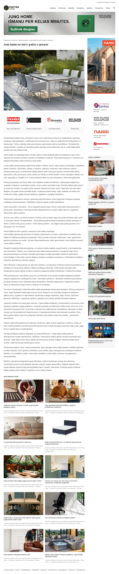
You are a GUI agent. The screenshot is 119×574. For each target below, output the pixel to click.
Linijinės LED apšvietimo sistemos (99, 296)
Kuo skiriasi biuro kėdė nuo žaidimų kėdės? (60, 518)
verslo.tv (17, 570)
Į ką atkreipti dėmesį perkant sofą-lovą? (17, 442)
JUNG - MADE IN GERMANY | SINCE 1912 (101, 124)
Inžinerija (62, 8)
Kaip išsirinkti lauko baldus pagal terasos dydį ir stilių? (22, 481)
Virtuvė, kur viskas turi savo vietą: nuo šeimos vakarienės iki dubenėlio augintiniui (61, 482)
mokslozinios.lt (52, 570)
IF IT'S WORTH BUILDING (98, 148)
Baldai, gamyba (23, 40)
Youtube (112, 2)
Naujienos (99, 8)
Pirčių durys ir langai (95, 226)
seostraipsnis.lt (80, 570)
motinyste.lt (71, 570)
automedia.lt (35, 570)
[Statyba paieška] (114, 8)
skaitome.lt (43, 570)
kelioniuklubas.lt (26, 570)
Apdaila (71, 8)
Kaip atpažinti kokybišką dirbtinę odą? (17, 555)
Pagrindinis (7, 40)
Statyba (53, 8)
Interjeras (80, 8)
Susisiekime (100, 2)
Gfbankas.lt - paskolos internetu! (100, 110)
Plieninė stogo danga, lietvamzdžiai (100, 136)
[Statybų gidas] (11, 10)
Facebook (107, 2)
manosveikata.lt (9, 570)
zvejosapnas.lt (62, 570)
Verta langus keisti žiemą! (96, 318)
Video (108, 8)
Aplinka (90, 8)
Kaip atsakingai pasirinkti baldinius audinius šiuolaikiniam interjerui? (60, 406)
